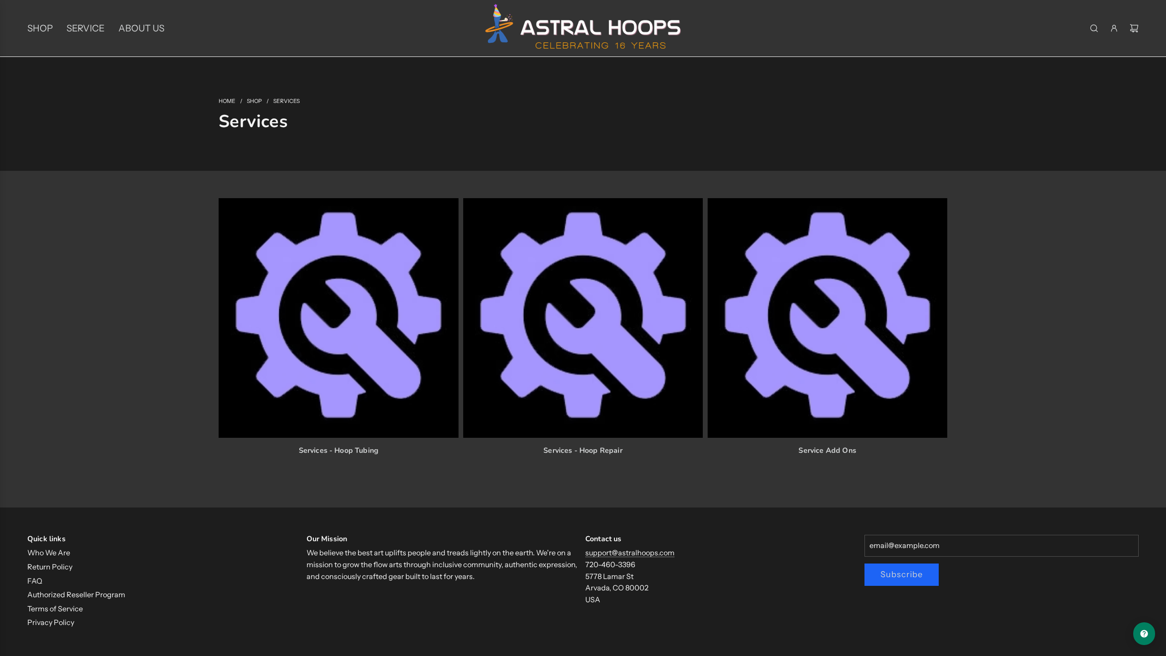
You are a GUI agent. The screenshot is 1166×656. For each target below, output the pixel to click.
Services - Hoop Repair (583, 451)
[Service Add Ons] (827, 318)
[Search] (1094, 28)
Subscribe (901, 574)
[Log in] (1114, 28)
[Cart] (1134, 28)
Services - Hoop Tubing (339, 451)
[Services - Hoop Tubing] (339, 318)
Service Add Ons (827, 451)
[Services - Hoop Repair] (583, 318)
